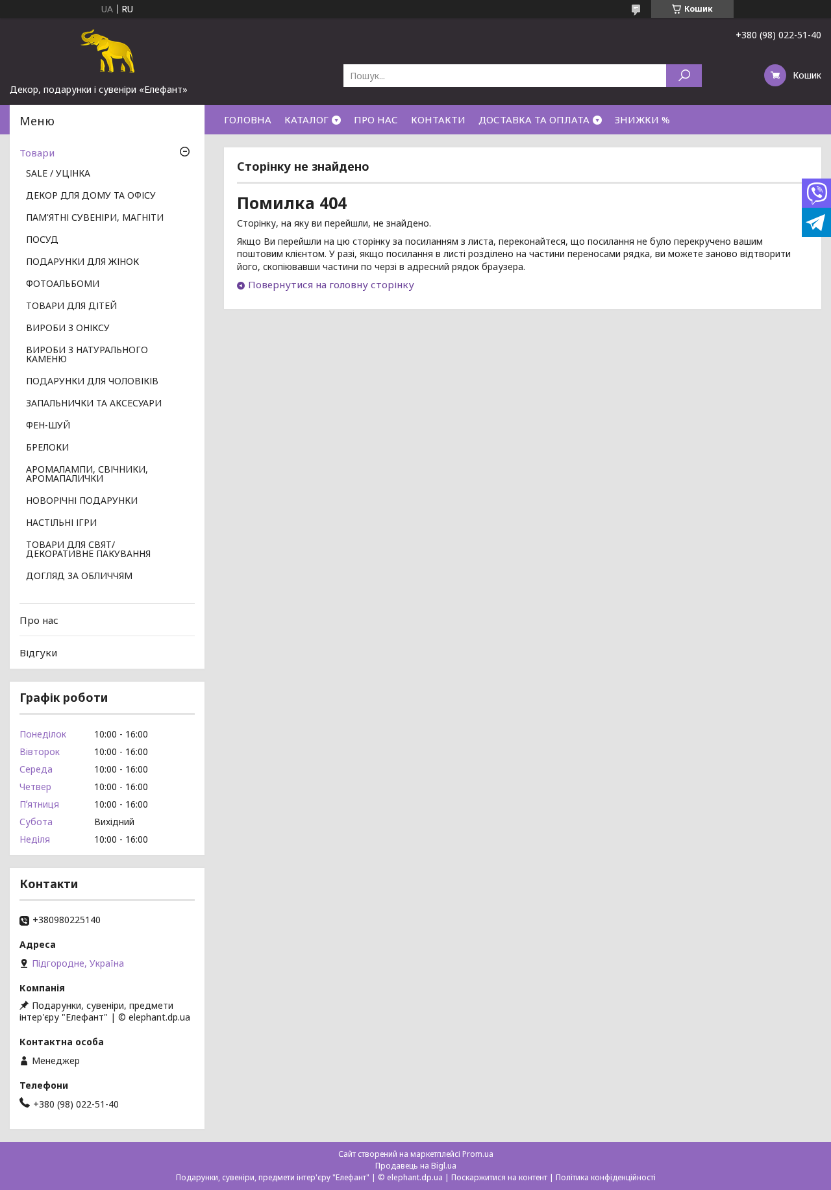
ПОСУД (42, 240)
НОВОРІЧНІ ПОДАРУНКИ (82, 501)
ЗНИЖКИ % (642, 119)
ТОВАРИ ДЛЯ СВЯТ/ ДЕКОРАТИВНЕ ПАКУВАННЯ (88, 550)
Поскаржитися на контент (499, 1177)
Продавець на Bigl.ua (415, 1165)
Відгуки (38, 652)
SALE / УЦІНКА (58, 174)
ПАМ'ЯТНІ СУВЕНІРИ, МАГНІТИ (95, 218)
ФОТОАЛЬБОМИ (62, 284)
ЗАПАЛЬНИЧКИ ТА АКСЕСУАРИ (94, 404)
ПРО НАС (376, 119)
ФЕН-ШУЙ (48, 426)
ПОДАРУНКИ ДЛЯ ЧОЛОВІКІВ (92, 382)
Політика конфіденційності (606, 1177)
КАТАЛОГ (306, 119)
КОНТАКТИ (438, 119)
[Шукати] (684, 75)
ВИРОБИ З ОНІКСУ (68, 328)
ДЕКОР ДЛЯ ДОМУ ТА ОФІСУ (91, 196)
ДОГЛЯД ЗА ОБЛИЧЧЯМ (79, 576)
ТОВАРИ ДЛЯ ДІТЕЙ (71, 306)
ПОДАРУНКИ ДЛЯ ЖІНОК (82, 262)
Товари (37, 152)
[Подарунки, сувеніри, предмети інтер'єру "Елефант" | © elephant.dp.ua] (107, 50)
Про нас (38, 620)
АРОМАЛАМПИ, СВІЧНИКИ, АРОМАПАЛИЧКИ (87, 474)
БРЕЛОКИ (47, 448)
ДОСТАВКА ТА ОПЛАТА (533, 119)
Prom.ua (477, 1153)
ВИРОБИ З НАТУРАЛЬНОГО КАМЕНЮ (87, 355)
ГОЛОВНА (247, 119)
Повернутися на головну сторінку (331, 284)
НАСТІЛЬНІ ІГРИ (61, 523)
